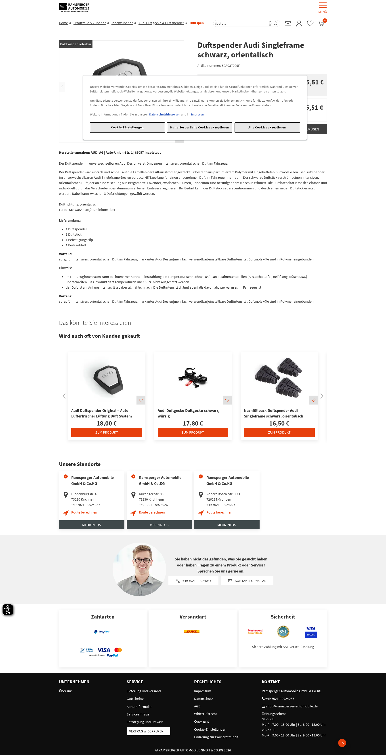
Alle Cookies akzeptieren (267, 127)
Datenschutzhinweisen (164, 114)
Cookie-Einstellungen (127, 127)
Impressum (198, 114)
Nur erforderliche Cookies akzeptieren (199, 127)
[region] (195, 108)
